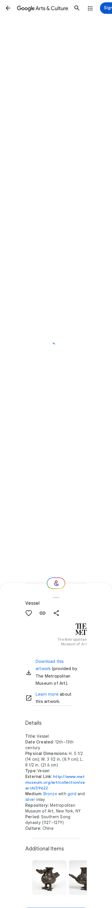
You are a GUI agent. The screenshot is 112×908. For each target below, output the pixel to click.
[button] (8, 8)
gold (71, 793)
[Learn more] (29, 698)
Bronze (50, 793)
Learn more (47, 694)
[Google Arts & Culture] (42, 8)
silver (30, 799)
